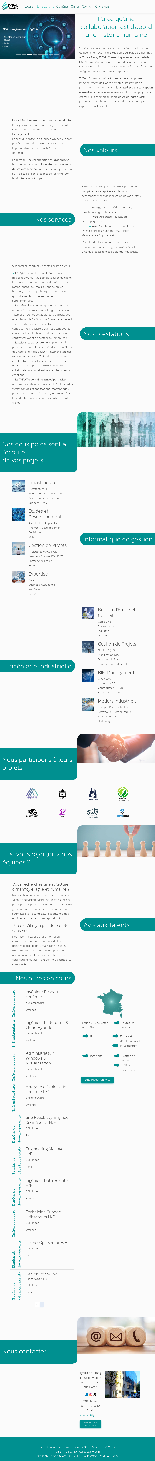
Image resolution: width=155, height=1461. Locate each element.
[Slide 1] (18, 54)
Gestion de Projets (128, 1058)
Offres (75, 6)
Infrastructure (128, 1046)
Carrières (62, 6)
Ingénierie (96, 1056)
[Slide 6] (45, 54)
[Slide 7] (51, 54)
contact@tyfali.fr (90, 1415)
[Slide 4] (35, 54)
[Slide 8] (56, 54)
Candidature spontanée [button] (97, 1080)
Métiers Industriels (128, 1067)
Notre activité (45, 6)
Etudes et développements (130, 1038)
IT (91, 1036)
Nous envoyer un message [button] (90, 1424)
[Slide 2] (24, 54)
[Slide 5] (40, 54)
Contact (87, 6)
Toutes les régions (127, 1025)
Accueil (28, 6)
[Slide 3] (29, 54)
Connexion (102, 6)
